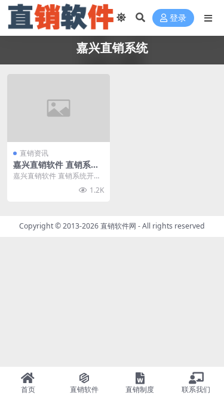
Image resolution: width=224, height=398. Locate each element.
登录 (178, 18)
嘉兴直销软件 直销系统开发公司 (56, 169)
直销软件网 (118, 226)
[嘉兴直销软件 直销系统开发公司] (58, 108)
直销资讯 (34, 153)
